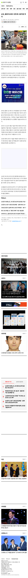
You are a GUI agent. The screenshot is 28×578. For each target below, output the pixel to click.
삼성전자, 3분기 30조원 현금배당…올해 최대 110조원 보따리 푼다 (14, 204)
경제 (11, 8)
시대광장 (3, 506)
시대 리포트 (4, 256)
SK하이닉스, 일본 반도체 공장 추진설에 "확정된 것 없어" (14, 213)
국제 (23, 8)
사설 (2, 459)
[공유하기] (21, 2)
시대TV (3, 278)
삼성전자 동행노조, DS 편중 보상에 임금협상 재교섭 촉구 (14, 201)
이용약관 (2, 558)
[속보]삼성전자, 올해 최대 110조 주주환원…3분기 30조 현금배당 (14, 207)
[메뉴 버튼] (26, 2)
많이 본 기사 (8, 382)
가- (19, 27)
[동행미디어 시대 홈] (5, 2)
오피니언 (3, 8)
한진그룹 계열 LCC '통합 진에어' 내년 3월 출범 (12, 210)
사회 (27, 8)
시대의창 (3, 333)
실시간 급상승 (19, 382)
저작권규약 (8, 558)
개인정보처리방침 (14, 558)
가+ (26, 27)
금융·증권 (19, 8)
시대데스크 (4, 533)
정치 (8, 8)
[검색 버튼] (23, 2)
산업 (14, 8)
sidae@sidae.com (16, 221)
